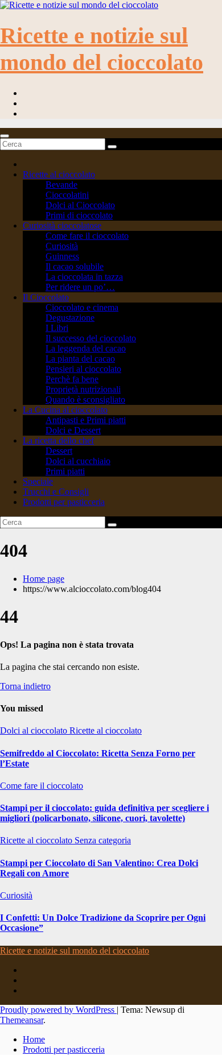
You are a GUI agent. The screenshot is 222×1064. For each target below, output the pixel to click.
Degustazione (70, 317)
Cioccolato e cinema (82, 307)
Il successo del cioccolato (91, 338)
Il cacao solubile (75, 266)
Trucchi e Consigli (56, 491)
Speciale (38, 481)
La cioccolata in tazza (84, 276)
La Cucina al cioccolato (65, 410)
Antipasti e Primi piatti (86, 420)
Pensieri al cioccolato (83, 369)
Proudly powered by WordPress (58, 1010)
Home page (43, 578)
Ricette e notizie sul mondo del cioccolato (74, 950)
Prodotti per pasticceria (64, 502)
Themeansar (21, 1020)
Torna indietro (25, 686)
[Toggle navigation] (4, 136)
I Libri (57, 328)
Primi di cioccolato (79, 215)
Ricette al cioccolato (59, 174)
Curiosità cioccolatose (62, 225)
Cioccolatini (67, 195)
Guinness (62, 256)
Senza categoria (103, 840)
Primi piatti (65, 471)
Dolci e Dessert (73, 430)
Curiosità (62, 246)
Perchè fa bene (72, 379)
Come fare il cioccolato (87, 236)
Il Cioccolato (46, 297)
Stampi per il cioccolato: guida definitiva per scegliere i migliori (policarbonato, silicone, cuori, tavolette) (104, 813)
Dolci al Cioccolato (80, 205)
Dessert (59, 451)
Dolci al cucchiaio (78, 461)
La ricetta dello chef (58, 440)
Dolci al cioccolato (34, 730)
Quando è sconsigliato (85, 399)
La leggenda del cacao (86, 348)
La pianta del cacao (80, 358)
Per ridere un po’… (80, 287)
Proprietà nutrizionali (83, 389)
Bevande (61, 184)
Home (34, 1039)
